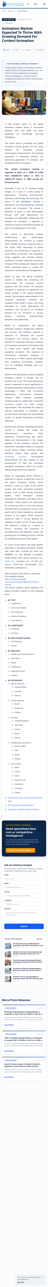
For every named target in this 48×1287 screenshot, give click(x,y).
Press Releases (22, 11)
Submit (24, 926)
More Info (20, 1282)
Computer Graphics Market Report (23, 809)
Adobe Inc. (10, 561)
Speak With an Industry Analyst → (20, 850)
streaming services (15, 456)
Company (8, 900)
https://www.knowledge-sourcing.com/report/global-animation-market (22, 582)
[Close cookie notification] (43, 1277)
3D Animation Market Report (20, 805)
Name (6, 875)
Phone (7, 892)
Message (7, 909)
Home (4, 11)
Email (7, 883)
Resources (11, 11)
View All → (40, 939)
